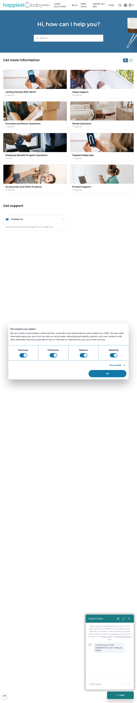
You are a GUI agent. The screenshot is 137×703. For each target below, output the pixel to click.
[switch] (53, 355)
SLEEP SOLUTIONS (60, 5)
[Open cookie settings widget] (4, 696)
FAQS (111, 5)
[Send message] (128, 684)
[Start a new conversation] (118, 618)
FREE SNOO (84, 5)
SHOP (46, 5)
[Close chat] (129, 618)
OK (107, 373)
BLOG (74, 5)
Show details (115, 365)
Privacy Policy (106, 637)
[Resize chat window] (123, 618)
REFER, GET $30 (99, 5)
